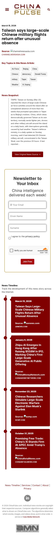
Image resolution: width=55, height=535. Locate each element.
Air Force (15, 69)
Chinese (15, 74)
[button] (7, 9)
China (34, 69)
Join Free (27, 261)
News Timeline (12, 485)
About (45, 485)
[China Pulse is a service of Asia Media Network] (27, 528)
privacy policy (32, 236)
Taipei (24, 79)
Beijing (25, 69)
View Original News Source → (27, 154)
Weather (15, 85)
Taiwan (33, 79)
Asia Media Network (31, 517)
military (14, 79)
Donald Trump (40, 74)
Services (26, 485)
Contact (36, 485)
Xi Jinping (26, 85)
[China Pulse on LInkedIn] (27, 498)
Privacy (27, 488)
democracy (26, 74)
